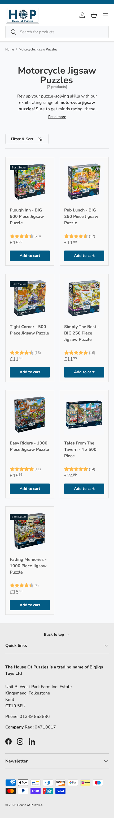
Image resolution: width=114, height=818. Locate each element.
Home (9, 49)
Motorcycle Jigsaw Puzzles (38, 49)
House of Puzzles (29, 805)
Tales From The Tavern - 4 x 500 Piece (80, 449)
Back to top (54, 634)
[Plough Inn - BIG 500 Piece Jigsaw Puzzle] (30, 182)
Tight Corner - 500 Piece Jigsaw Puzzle (29, 330)
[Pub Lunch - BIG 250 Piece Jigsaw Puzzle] (84, 182)
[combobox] (57, 32)
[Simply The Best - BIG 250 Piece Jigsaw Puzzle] (84, 298)
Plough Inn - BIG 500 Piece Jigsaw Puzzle (27, 216)
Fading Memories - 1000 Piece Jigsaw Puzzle (28, 566)
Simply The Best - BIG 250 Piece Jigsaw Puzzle (81, 333)
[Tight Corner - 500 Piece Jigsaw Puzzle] (30, 298)
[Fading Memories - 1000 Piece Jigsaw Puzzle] (30, 531)
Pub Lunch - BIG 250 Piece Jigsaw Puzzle (81, 216)
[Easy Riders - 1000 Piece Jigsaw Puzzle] (30, 415)
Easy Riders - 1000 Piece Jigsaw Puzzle (29, 446)
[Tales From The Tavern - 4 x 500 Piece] (84, 415)
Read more (57, 116)
